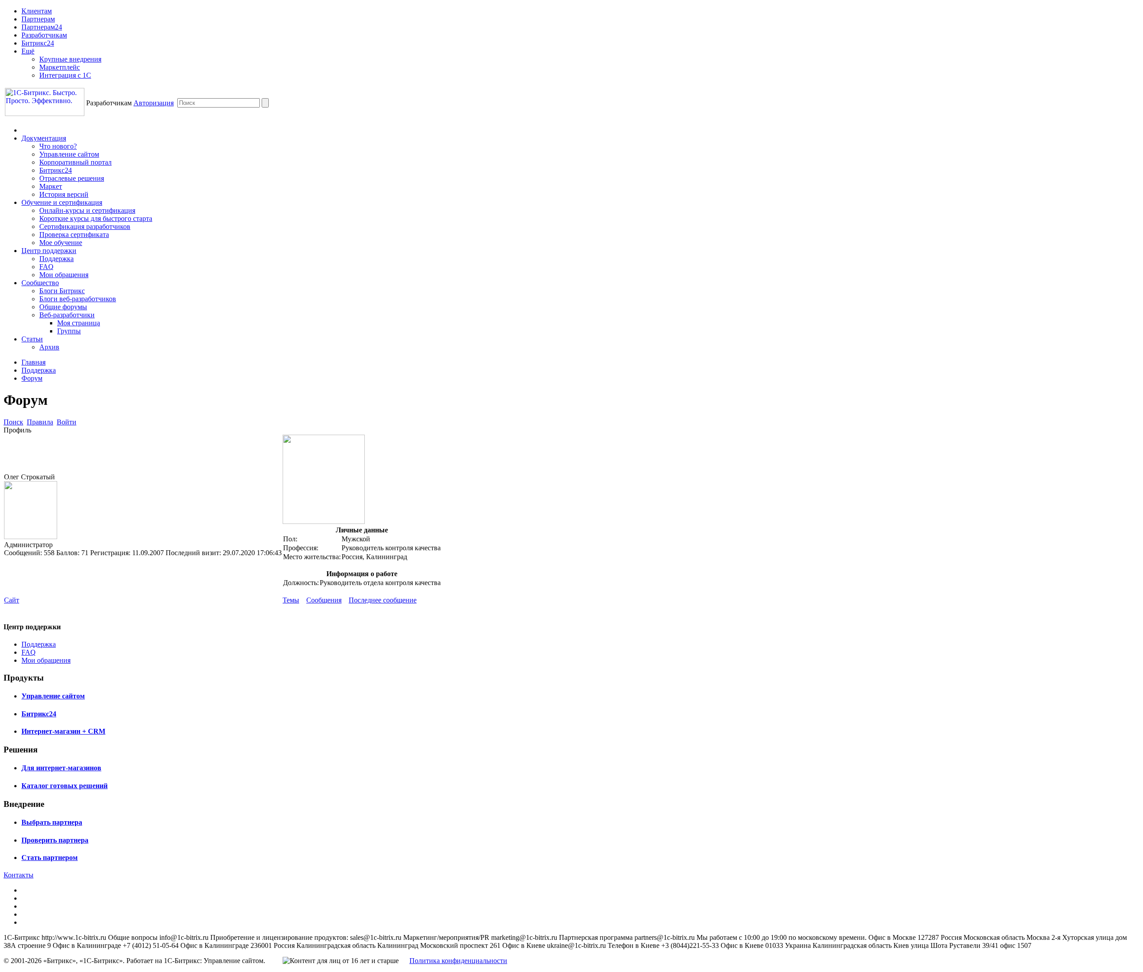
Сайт (11, 600)
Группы (69, 331)
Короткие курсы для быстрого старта (95, 218)
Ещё (27, 51)
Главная (33, 362)
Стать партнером (49, 857)
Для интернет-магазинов (61, 768)
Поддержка (56, 258)
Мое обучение (60, 242)
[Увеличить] (324, 521)
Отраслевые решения (71, 178)
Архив (49, 347)
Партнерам (38, 19)
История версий (63, 194)
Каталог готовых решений (64, 785)
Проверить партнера (54, 840)
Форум (31, 378)
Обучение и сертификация (61, 202)
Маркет (50, 186)
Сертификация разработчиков (84, 226)
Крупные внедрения (70, 59)
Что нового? (58, 146)
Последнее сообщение (383, 600)
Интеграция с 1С (65, 75)
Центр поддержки (48, 250)
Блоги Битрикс (62, 291)
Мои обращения (63, 274)
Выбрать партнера (51, 822)
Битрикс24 (37, 43)
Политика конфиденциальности (458, 960)
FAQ (46, 266)
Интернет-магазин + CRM (63, 731)
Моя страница (78, 323)
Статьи (32, 339)
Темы (291, 600)
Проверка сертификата (74, 234)
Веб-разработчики (67, 315)
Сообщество (40, 283)
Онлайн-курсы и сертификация (87, 210)
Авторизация (153, 103)
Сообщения (324, 600)
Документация (43, 138)
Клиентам (36, 11)
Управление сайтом (69, 154)
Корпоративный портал (75, 162)
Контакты (18, 875)
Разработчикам (44, 35)
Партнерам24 (41, 27)
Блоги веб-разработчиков (77, 299)
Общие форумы (63, 307)
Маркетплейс (59, 67)
